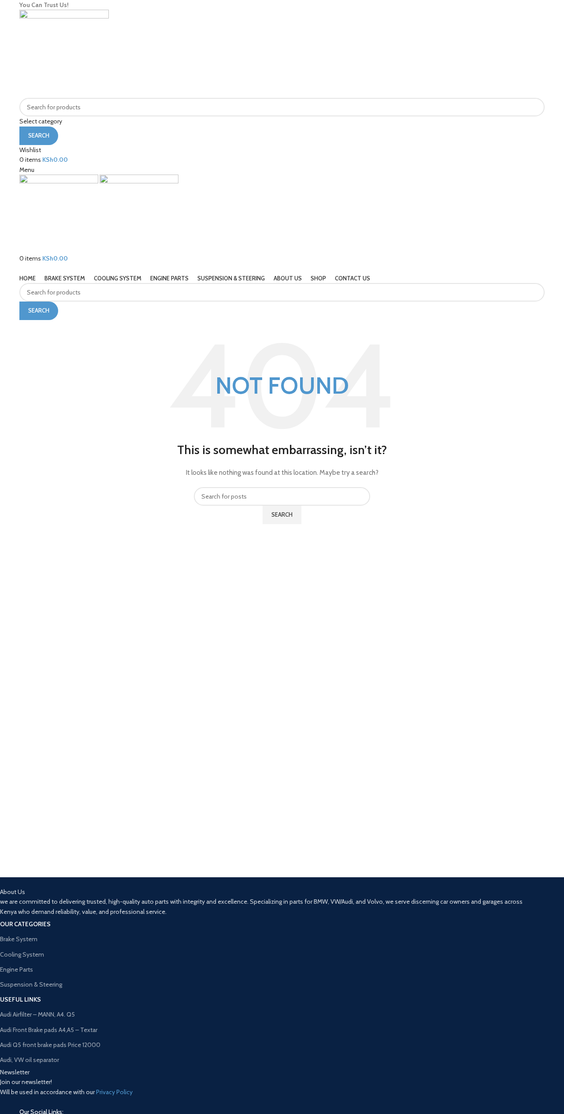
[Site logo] (64, 53)
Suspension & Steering (31, 984)
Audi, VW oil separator (29, 1060)
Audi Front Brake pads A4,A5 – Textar (48, 1030)
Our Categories (25, 924)
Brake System (18, 939)
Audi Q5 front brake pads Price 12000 (50, 1045)
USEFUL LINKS (20, 999)
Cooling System (22, 954)
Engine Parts (16, 969)
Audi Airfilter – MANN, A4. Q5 (37, 1014)
